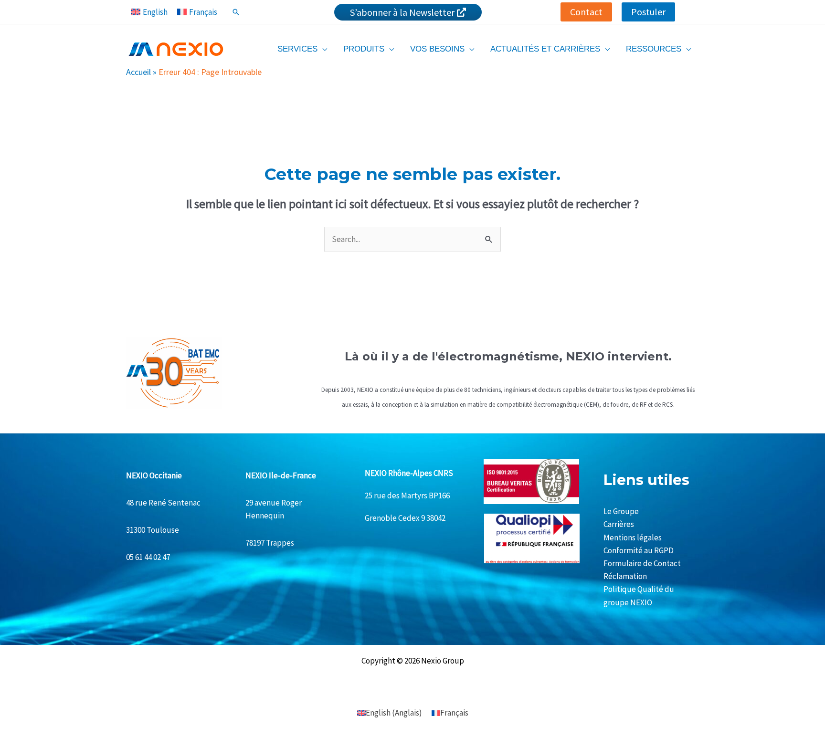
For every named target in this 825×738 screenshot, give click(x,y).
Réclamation (625, 576)
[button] (586, 11)
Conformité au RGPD (638, 550)
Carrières (618, 524)
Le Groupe (621, 511)
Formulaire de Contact (642, 563)
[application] (322, 48)
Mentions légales (632, 537)
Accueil (138, 71)
